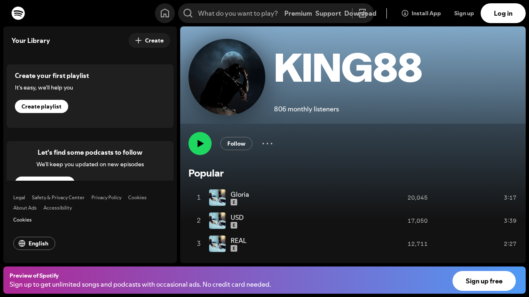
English (38, 243)
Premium (298, 13)
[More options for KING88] (267, 144)
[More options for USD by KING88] (525, 220)
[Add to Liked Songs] (489, 197)
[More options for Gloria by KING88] (525, 197)
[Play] (200, 144)
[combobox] (276, 13)
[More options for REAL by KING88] (525, 243)
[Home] (165, 13)
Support (328, 13)
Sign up (464, 13)
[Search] (188, 13)
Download (360, 13)
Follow (236, 144)
